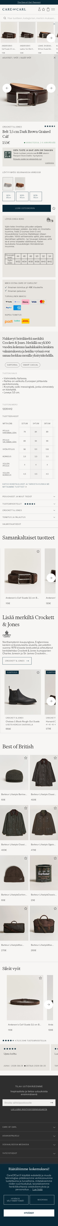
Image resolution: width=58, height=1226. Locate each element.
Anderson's (7, 46)
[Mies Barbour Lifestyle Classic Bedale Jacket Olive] (14, 822)
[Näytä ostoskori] (48, 9)
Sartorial (12, 365)
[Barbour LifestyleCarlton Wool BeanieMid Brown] (14, 892)
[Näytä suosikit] (43, 9)
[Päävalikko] (53, 9)
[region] (29, 1057)
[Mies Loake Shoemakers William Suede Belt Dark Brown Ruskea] (45, 32)
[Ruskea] (20, 184)
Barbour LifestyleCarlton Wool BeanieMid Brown (13, 894)
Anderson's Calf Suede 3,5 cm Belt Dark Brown (23, 598)
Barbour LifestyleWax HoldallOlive (11, 945)
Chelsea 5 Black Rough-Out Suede (22, 721)
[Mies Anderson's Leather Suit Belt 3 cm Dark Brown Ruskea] (27, 32)
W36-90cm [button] (22, 196)
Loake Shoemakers (45, 46)
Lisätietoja (49, 163)
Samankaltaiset (28, 537)
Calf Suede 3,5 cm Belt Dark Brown (8, 49)
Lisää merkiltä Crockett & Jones (28, 621)
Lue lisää (37, 1189)
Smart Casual (30, 365)
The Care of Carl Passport (29, 2)
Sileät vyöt (25, 58)
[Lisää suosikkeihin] (37, 552)
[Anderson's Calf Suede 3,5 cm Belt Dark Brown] (22, 595)
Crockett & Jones (12, 127)
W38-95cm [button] (35, 196)
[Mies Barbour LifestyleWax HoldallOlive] (14, 923)
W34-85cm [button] (8, 196)
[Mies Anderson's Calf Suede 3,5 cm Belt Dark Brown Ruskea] (9, 32)
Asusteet (7, 58)
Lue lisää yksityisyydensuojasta (29, 1109)
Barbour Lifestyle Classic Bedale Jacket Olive (13, 844)
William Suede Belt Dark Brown (44, 49)
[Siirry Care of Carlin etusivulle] (14, 9)
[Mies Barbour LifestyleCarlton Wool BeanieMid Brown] (14, 872)
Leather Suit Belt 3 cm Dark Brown (26, 49)
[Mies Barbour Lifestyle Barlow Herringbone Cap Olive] (14, 772)
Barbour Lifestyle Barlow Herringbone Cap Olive (13, 794)
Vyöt (16, 58)
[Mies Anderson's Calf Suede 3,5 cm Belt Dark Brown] (25, 997)
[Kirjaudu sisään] (39, 9)
